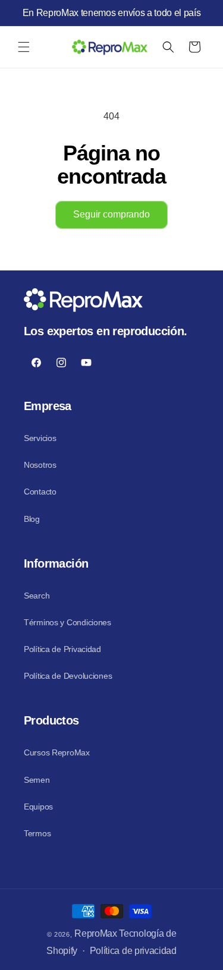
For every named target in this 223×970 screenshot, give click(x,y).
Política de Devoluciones (68, 676)
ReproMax (95, 933)
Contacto (40, 491)
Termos (37, 833)
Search (36, 595)
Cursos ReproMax (57, 752)
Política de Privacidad (62, 649)
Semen (37, 780)
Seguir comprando (111, 214)
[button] (24, 47)
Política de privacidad (133, 951)
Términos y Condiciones (67, 622)
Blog (32, 519)
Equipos (38, 806)
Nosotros (40, 465)
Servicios (40, 438)
